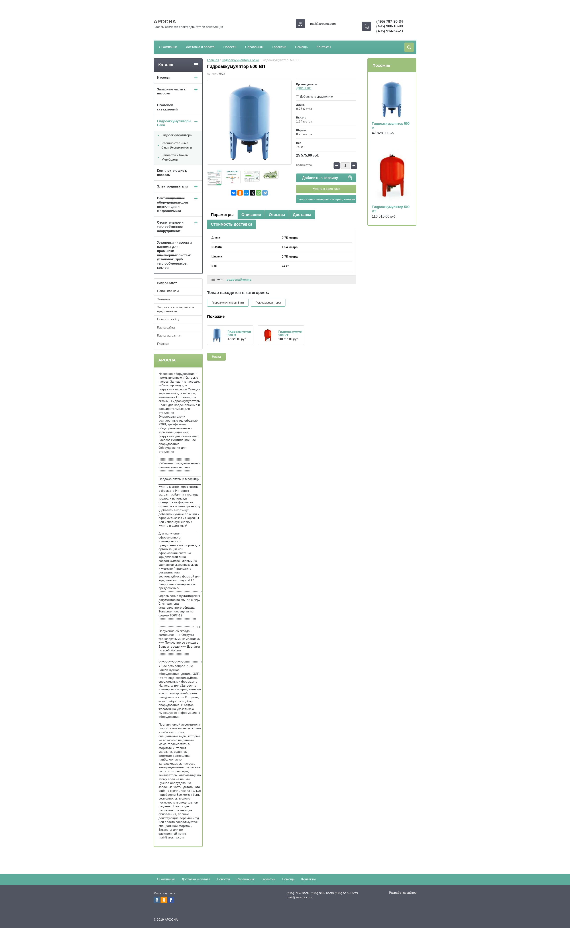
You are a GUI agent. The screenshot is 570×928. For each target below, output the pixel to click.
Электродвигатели (172, 186)
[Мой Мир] (246, 193)
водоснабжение (238, 279)
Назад (216, 356)
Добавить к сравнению (316, 96)
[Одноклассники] (240, 193)
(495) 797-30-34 (389, 21)
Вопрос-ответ (167, 283)
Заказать (163, 299)
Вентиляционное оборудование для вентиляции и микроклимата (172, 204)
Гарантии (279, 47)
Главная (213, 60)
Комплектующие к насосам (172, 173)
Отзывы (277, 214)
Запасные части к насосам (171, 91)
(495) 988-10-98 (389, 26)
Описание (251, 214)
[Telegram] (265, 193)
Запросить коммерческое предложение (326, 199)
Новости (229, 47)
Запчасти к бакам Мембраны (174, 157)
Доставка (302, 214)
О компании (168, 47)
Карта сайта (166, 327)
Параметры (222, 214)
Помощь (301, 47)
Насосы (163, 77)
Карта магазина (168, 335)
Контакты (324, 47)
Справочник (254, 47)
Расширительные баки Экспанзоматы (176, 145)
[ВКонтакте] (233, 193)
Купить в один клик (326, 188)
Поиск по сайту (168, 319)
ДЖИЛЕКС (303, 88)
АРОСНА (165, 21)
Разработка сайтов (402, 892)
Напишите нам (168, 291)
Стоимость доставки (231, 224)
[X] (252, 193)
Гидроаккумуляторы (268, 302)
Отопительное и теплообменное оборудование (170, 226)
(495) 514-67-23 (389, 31)
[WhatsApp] (258, 193)
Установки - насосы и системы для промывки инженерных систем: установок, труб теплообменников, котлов (174, 255)
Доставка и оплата (200, 47)
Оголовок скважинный (167, 107)
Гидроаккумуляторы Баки (240, 60)
